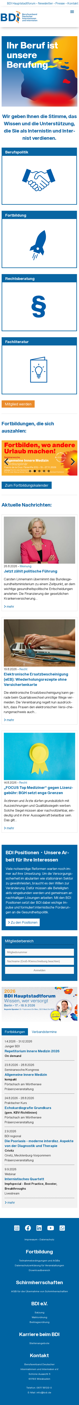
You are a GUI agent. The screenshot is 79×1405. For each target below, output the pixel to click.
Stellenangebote (39, 1343)
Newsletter (45, 3)
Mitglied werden (18, 404)
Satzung (39, 1312)
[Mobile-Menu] (72, 12)
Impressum (31, 1239)
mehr (10, 606)
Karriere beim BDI (39, 1334)
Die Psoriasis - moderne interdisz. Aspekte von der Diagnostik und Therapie (39, 1143)
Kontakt (72, 3)
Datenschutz (47, 1239)
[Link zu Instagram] (16, 1228)
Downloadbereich (39, 1270)
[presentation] (15, 1031)
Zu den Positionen (23, 922)
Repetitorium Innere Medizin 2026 (32, 1051)
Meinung (25, 566)
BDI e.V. (39, 1303)
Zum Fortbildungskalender (26, 485)
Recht (23, 669)
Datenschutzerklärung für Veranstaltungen (39, 1265)
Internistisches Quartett (24, 1179)
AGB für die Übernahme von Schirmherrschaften (39, 1291)
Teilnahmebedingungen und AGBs (39, 1260)
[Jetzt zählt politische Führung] (39, 539)
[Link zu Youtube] (50, 1228)
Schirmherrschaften (39, 1282)
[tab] (15, 1031)
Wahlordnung (39, 1317)
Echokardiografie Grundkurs (28, 1107)
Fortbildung (39, 1251)
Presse (60, 3)
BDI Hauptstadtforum (21, 3)
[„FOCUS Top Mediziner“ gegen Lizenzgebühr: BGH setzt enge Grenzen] (39, 756)
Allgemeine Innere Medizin (26, 1074)
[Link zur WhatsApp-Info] (62, 1228)
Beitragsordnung (39, 1322)
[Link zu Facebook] (28, 1228)
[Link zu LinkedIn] (39, 1228)
